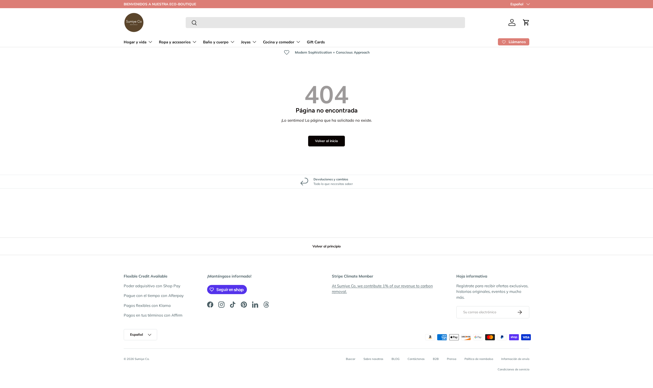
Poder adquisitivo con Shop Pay (152, 285)
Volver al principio (326, 246)
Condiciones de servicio (513, 369)
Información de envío (515, 359)
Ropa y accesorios (175, 42)
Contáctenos (416, 359)
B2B (436, 359)
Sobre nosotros (373, 359)
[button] (526, 22)
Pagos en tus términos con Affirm (153, 315)
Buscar (350, 359)
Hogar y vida (135, 42)
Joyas (245, 42)
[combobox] (325, 22)
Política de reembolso (478, 359)
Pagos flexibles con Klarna (147, 305)
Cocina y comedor (278, 42)
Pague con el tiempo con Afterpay (154, 295)
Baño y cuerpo (216, 42)
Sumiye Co (142, 359)
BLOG (395, 359)
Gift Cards (316, 42)
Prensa (451, 359)
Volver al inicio (326, 141)
